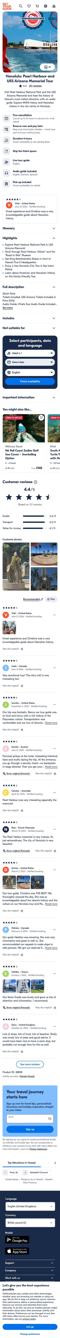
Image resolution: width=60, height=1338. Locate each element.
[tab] (22, 1162)
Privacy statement (38, 1149)
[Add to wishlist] (41, 418)
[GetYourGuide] (7, 6)
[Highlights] (53, 238)
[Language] (45, 6)
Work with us (12, 1278)
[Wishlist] (28, 6)
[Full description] (53, 287)
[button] (30, 86)
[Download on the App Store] (17, 1251)
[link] (24, 443)
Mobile (9, 1232)
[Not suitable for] (53, 328)
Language (11, 1198)
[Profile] (53, 6)
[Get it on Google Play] (17, 1240)
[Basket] (37, 6)
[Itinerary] (53, 228)
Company (10, 1270)
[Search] (20, 6)
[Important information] (53, 397)
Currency (10, 1215)
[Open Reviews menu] (54, 615)
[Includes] (53, 318)
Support (9, 1263)
